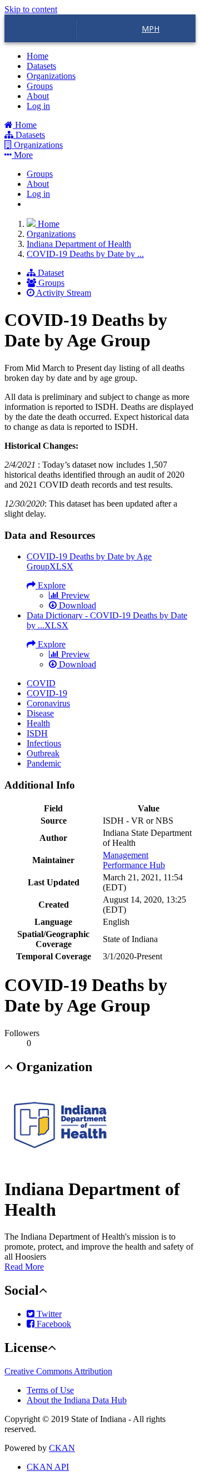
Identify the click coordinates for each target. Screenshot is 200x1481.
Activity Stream (62, 293)
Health (38, 723)
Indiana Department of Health (79, 244)
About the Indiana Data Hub (77, 1400)
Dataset (50, 273)
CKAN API (48, 1467)
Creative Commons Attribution (58, 1371)
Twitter (48, 1314)
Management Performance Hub (134, 860)
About (38, 96)
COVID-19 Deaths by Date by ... (85, 254)
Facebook (52, 1324)
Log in (38, 106)
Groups (40, 86)
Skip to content (30, 9)
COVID (41, 683)
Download (76, 605)
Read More (24, 1266)
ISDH (37, 733)
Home (37, 56)
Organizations (51, 76)
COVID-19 (47, 693)
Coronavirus (48, 703)
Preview (74, 595)
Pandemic (44, 763)
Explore (51, 585)
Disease (40, 713)
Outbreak (43, 753)
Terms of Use (50, 1390)
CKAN (62, 1448)
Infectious (44, 743)
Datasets (41, 66)
